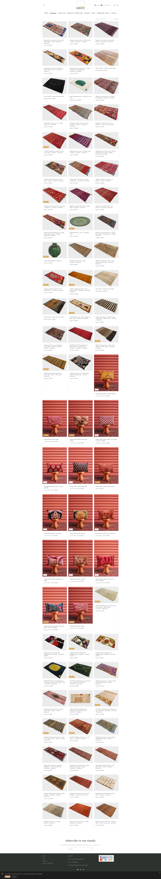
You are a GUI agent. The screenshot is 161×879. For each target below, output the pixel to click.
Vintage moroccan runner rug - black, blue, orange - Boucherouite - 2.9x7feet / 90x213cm (106, 234)
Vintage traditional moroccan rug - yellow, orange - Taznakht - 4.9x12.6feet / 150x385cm (80, 290)
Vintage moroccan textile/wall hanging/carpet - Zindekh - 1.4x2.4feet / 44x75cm (80, 654)
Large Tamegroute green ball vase (53, 260)
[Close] (159, 872)
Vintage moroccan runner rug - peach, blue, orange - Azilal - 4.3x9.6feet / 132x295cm (54, 41)
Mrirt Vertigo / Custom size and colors (54, 96)
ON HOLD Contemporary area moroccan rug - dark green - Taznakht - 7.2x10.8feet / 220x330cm (80, 682)
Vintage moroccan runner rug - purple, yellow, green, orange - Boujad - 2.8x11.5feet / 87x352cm (54, 234)
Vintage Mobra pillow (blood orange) (105, 486)
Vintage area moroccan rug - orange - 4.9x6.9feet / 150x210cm (80, 822)
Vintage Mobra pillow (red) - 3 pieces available (53, 487)
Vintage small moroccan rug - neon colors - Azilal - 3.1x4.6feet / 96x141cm (54, 180)
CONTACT (44, 860)
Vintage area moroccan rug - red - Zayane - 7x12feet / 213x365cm (104, 180)
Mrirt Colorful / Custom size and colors (105, 68)
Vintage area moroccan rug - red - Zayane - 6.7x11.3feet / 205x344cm (104, 206)
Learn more (39, 873)
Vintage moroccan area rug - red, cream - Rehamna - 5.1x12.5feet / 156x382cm (54, 206)
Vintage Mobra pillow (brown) (77, 579)
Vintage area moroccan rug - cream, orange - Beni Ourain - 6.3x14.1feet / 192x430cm (104, 262)
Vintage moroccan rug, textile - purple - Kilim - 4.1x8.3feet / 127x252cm (80, 206)
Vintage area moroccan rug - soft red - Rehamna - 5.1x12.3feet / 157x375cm (80, 794)
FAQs (43, 858)
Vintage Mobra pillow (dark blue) (52, 533)
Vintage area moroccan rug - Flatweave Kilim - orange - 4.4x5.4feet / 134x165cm (105, 822)
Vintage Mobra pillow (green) (77, 533)
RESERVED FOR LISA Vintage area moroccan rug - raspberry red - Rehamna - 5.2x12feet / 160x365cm (79, 346)
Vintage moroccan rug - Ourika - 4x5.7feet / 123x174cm (52, 822)
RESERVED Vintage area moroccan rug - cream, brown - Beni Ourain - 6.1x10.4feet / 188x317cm (106, 607)
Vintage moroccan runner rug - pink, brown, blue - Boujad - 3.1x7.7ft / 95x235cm (53, 710)
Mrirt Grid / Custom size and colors (104, 289)
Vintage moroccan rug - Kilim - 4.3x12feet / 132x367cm (78, 261)
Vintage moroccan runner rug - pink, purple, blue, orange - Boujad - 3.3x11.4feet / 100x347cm (79, 767)
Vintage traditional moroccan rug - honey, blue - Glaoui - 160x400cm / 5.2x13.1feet (53, 375)
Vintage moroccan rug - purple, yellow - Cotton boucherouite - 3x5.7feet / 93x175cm (106, 682)
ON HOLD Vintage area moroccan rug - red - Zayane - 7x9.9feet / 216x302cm (54, 152)
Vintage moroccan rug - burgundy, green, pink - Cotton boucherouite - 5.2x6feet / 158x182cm (53, 346)
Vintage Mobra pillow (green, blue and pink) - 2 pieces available (54, 626)
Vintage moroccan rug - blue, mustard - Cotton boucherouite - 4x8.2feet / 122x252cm (105, 739)
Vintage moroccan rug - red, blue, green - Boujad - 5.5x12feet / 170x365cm (80, 152)
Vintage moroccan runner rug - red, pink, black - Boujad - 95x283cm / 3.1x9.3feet (104, 767)
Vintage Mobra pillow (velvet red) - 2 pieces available (105, 579)
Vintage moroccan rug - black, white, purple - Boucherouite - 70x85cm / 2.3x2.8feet (79, 375)
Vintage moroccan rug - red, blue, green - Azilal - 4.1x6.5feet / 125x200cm (80, 40)
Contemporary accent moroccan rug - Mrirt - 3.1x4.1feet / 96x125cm (105, 794)
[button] (43, 5)
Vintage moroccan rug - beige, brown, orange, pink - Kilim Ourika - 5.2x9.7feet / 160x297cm (106, 318)
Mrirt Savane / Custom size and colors (54, 317)
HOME (43, 856)
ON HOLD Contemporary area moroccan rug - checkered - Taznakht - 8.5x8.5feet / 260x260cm (106, 710)
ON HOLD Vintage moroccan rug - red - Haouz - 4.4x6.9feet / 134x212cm (80, 738)
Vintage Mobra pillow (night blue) (78, 486)
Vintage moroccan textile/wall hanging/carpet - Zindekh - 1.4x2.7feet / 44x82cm (105, 654)
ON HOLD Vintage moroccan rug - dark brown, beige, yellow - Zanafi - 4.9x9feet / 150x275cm (54, 739)
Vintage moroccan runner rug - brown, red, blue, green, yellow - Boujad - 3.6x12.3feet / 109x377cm (105, 153)
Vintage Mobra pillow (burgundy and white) (53, 579)
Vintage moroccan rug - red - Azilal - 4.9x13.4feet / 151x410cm (53, 123)
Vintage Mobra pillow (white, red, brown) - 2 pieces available (106, 440)
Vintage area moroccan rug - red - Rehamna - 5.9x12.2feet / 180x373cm (104, 123)
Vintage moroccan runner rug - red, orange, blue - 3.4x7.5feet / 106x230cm (79, 180)
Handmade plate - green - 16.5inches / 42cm (80, 233)
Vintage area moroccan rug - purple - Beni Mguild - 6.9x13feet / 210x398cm (105, 97)
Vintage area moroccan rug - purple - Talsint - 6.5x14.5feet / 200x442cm (105, 40)
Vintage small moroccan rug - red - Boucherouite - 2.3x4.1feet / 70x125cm (53, 289)
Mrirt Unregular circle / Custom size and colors (80, 97)
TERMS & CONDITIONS (47, 863)
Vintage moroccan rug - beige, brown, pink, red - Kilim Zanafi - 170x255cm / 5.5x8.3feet (105, 346)
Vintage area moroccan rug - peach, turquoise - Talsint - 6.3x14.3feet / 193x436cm (79, 124)
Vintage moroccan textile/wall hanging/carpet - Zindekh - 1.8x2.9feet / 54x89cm (54, 654)
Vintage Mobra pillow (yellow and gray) (105, 393)
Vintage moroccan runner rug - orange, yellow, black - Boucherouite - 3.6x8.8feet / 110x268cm (80, 70)
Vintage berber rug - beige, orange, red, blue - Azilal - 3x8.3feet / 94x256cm (80, 317)
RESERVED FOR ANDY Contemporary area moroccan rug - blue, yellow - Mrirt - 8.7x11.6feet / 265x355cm (54, 682)
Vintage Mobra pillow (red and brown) (105, 533)
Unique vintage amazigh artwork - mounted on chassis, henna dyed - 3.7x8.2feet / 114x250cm (79, 710)
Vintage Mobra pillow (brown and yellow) (78, 440)
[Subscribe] (91, 849)
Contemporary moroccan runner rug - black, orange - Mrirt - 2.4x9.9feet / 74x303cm (54, 70)
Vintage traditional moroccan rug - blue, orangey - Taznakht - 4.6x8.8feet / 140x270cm (54, 795)
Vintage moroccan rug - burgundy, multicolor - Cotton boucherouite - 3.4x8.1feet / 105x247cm (53, 767)
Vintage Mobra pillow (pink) (51, 439)
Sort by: (98, 19)
